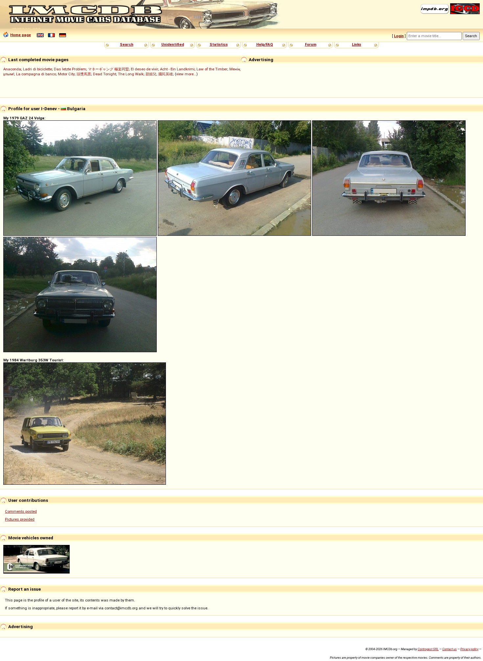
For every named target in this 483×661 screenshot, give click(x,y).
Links (356, 44)
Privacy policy (469, 649)
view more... (186, 74)
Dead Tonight (104, 74)
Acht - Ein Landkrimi (177, 69)
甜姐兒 (151, 74)
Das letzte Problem (70, 69)
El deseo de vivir (144, 69)
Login (399, 36)
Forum (310, 44)
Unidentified (172, 44)
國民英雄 (165, 74)
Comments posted (21, 511)
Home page (20, 35)
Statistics (219, 44)
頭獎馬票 (84, 74)
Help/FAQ (264, 44)
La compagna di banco (36, 74)
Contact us (449, 649)
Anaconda (12, 69)
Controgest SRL (428, 649)
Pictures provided (19, 519)
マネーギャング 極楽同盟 (108, 69)
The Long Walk (131, 74)
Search (126, 44)
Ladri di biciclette (37, 69)
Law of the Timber (211, 69)
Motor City (66, 74)
